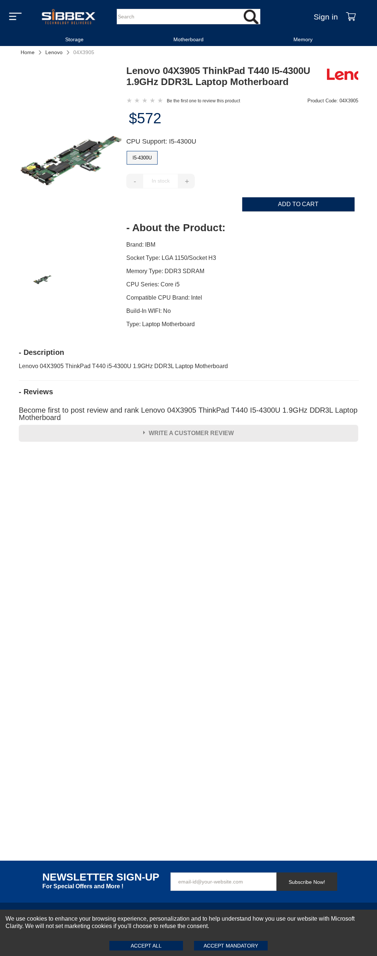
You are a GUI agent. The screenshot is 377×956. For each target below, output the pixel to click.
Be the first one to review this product (203, 100)
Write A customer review (191, 433)
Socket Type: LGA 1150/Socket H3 (171, 258)
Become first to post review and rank (188, 413)
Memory (303, 39)
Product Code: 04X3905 (332, 100)
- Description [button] (41, 352)
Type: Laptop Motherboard (160, 324)
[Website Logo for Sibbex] (68, 16)
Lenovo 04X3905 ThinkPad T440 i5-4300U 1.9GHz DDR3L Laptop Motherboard (123, 366)
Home (28, 52)
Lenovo (54, 52)
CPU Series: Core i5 (153, 284)
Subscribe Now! (307, 882)
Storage (74, 39)
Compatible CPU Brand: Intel (164, 297)
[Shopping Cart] (350, 16)
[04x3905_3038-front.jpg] (72, 163)
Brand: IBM (140, 244)
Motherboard (188, 39)
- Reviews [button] (36, 391)
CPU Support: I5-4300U (161, 141)
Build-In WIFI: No (148, 311)
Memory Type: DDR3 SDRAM (165, 271)
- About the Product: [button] (175, 228)
